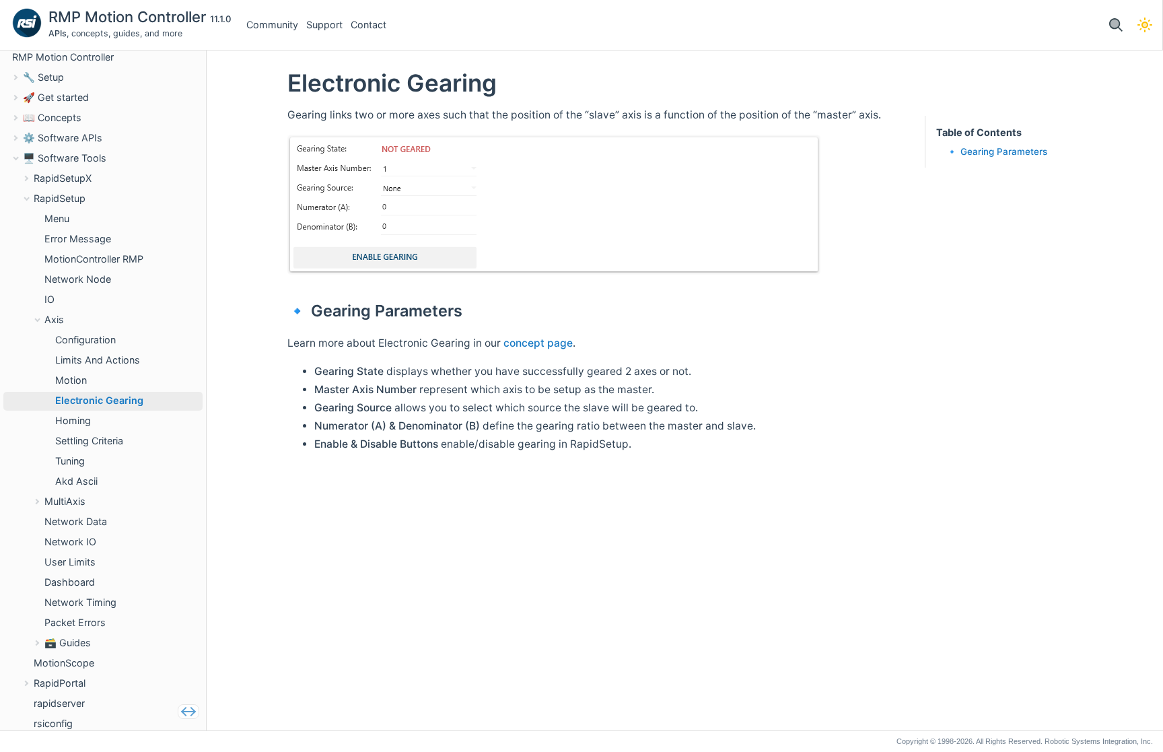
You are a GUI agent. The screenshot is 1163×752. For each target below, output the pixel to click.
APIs (57, 33)
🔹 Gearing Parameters (996, 151)
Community (272, 24)
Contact (368, 24)
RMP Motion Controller (129, 17)
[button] (1115, 25)
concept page (538, 343)
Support (324, 24)
